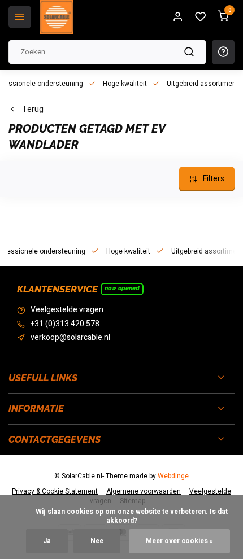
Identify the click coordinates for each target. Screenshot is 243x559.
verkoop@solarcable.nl (70, 337)
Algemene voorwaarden (143, 491)
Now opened (122, 288)
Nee (96, 541)
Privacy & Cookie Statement (55, 491)
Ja (47, 541)
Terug (33, 109)
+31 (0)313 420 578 (65, 324)
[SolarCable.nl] (56, 17)
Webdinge (173, 476)
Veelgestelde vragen (67, 310)
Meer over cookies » (179, 541)
